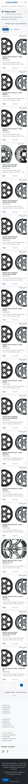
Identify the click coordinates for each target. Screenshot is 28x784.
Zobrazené (16, 29)
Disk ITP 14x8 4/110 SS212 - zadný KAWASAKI (12, 453)
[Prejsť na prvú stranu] (3, 685)
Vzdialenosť (6, 32)
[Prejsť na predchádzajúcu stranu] (6, 685)
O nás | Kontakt (7, 733)
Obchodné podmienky (9, 739)
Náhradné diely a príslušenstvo (14, 14)
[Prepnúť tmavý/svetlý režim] (22, 2)
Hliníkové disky (6, 60)
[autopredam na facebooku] (8, 751)
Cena (11, 29)
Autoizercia (6, 705)
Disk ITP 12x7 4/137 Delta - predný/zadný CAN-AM (10, 165)
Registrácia (6, 711)
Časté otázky (6, 737)
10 (15, 688)
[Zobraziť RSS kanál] (26, 11)
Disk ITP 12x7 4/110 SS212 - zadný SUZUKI (12, 345)
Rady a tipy (6, 721)
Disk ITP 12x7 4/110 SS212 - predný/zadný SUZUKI (10, 237)
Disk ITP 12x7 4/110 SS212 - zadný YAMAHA (12, 93)
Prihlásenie (6, 709)
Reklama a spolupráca (9, 735)
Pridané (5, 29)
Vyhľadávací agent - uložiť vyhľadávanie (16, 23)
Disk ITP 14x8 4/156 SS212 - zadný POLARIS (12, 525)
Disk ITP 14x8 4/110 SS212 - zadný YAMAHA (12, 57)
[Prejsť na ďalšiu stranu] (18, 688)
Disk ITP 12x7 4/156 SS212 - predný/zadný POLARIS (10, 201)
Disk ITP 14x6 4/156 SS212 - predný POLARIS (12, 489)
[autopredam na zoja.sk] (3, 751)
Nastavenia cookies (14, 781)
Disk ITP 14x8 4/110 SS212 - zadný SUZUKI (12, 309)
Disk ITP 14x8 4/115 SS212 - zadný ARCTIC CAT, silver (12, 561)
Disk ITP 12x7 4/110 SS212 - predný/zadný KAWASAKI (10, 417)
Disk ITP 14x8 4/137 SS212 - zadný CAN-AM (13, 669)
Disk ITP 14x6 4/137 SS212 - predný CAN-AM (12, 597)
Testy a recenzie (7, 725)
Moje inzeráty (7, 707)
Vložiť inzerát (6, 713)
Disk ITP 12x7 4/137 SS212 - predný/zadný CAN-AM (10, 633)
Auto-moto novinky (8, 727)
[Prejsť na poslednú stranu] (21, 688)
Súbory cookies (7, 740)
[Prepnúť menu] (25, 2)
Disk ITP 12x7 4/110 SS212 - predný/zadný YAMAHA (10, 273)
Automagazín (7, 719)
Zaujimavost (6, 723)
